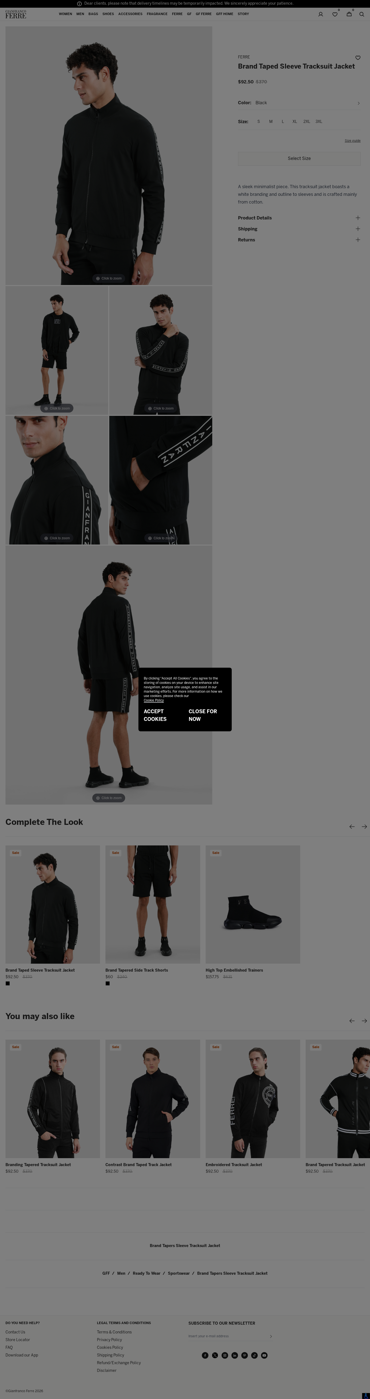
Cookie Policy (154, 700)
